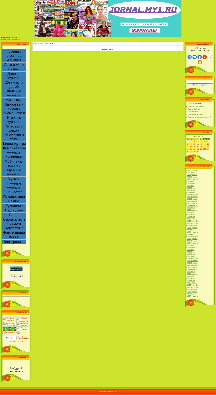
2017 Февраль (192, 296)
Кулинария (14, 157)
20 (208, 147)
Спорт (14, 215)
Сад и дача (14, 210)
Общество (14, 192)
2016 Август (191, 283)
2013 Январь (192, 203)
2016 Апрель (192, 274)
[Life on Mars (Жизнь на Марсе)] (9, 323)
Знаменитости (14, 113)
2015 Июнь (191, 252)
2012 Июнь (191, 188)
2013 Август (191, 219)
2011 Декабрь (192, 175)
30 (194, 151)
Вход (18, 39)
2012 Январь (192, 177)
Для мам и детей (14, 84)
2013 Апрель (192, 210)
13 (208, 144)
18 (201, 147)
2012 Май (190, 186)
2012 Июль (191, 190)
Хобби (14, 237)
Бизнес (14, 69)
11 (201, 144)
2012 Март (191, 181)
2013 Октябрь (192, 223)
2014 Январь (192, 230)
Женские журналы (14, 93)
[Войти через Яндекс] (204, 57)
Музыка (14, 179)
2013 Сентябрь (193, 221)
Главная (3, 39)
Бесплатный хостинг (106, 393)
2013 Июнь (191, 214)
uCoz (116, 393)
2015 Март (191, 245)
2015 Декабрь (192, 265)
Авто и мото (14, 65)
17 (198, 147)
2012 (43, 43)
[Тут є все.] (22, 323)
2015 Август (191, 256)
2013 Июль (191, 217)
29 (191, 151)
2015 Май (190, 250)
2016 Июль (191, 280)
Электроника (14, 242)
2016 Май (190, 276)
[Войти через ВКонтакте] (194, 57)
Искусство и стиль (14, 137)
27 (208, 149)
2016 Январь (192, 267)
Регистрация (11, 39)
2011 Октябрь (192, 170)
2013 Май (190, 212)
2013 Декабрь (192, 228)
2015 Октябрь (192, 261)
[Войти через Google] (209, 57)
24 (198, 149)
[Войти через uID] (189, 57)
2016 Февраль (192, 269)
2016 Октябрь (192, 287)
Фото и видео (14, 233)
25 (201, 149)
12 (204, 144)
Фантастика (14, 228)
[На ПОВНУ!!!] (22, 327)
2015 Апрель (192, 247)
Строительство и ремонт (14, 221)
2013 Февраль (192, 205)
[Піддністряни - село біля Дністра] (23, 332)
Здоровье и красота (14, 106)
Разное (14, 201)
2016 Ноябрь (192, 289)
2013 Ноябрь (192, 225)
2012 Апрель (192, 183)
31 (198, 151)
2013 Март (191, 208)
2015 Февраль (192, 243)
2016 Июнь (191, 278)
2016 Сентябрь (193, 285)
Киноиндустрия (14, 144)
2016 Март (191, 272)
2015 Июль (191, 254)
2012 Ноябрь (192, 199)
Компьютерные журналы (14, 150)
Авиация (14, 60)
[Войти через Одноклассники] (200, 62)
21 (188, 149)
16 (194, 147)
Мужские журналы (14, 172)
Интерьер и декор (14, 128)
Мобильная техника (14, 163)
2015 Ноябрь (192, 263)
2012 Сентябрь (193, 194)
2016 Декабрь (192, 291)
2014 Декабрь (192, 239)
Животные (14, 100)
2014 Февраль (192, 232)
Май (47, 43)
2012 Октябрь (192, 197)
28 (188, 151)
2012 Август (191, 192)
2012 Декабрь (192, 201)
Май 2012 (197, 137)
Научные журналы (14, 185)
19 (204, 147)
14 (188, 147)
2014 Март (191, 234)
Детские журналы (14, 76)
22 (191, 149)
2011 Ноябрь (192, 172)
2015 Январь (192, 241)
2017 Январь (192, 294)
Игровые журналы (14, 120)
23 (194, 149)
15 (191, 147)
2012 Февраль (192, 179)
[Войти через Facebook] (199, 57)
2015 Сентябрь (193, 258)
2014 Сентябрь (193, 236)
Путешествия (14, 197)
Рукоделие (14, 206)
